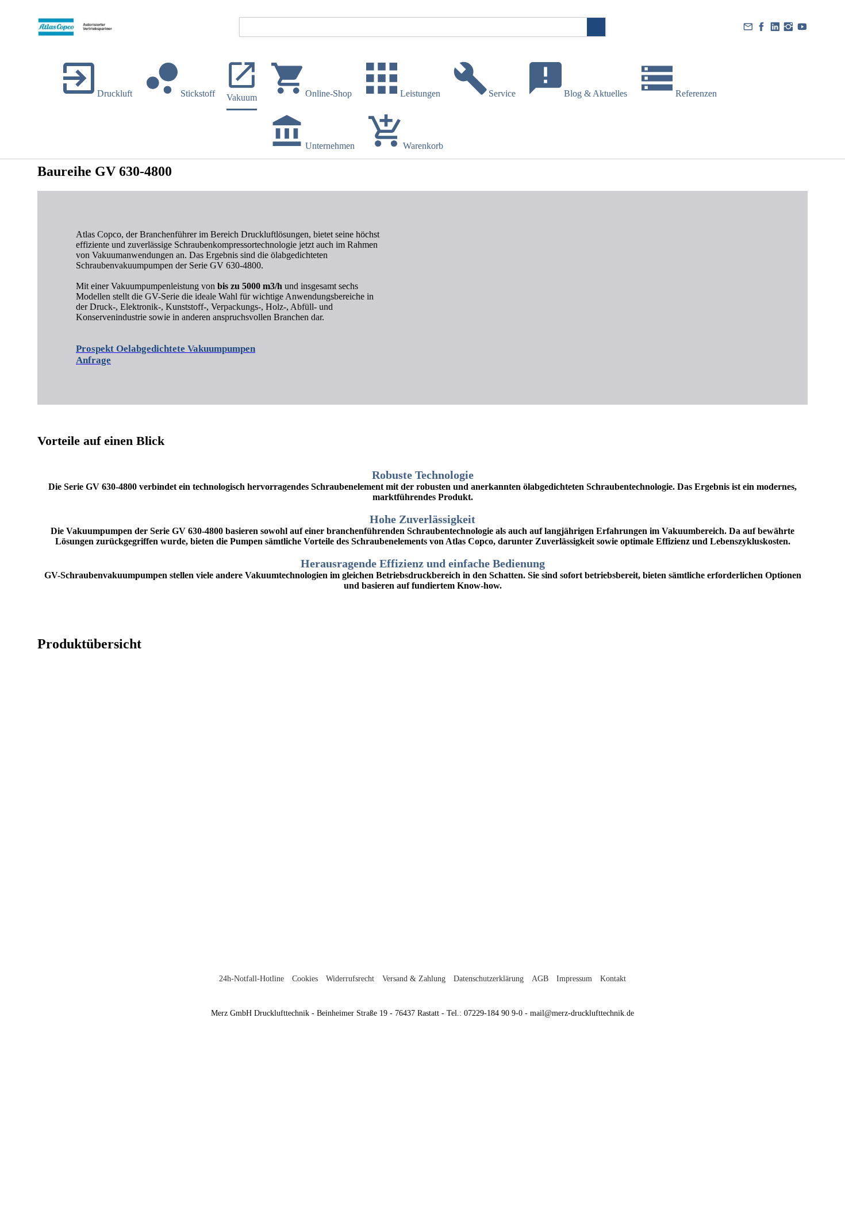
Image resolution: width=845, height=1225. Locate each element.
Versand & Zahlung (413, 978)
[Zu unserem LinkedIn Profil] (775, 27)
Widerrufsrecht (350, 978)
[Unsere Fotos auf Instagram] (788, 27)
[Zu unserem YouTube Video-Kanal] (802, 27)
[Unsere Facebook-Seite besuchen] (761, 27)
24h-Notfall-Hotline (251, 978)
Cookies (305, 978)
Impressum (574, 978)
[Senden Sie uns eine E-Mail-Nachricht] (748, 27)
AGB (540, 978)
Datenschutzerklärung (489, 978)
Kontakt (613, 978)
